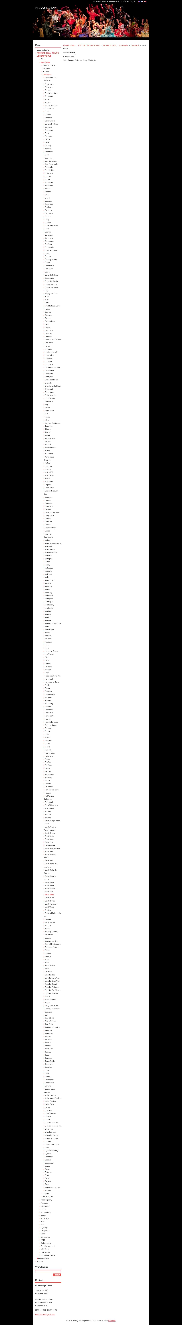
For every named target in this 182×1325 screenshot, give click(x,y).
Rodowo (48, 784)
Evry (46, 300)
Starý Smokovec (51, 1006)
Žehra (47, 1178)
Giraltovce (49, 330)
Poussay (48, 728)
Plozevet (48, 697)
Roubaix (48, 793)
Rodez (47, 781)
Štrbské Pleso (50, 1021)
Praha (47, 734)
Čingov (47, 263)
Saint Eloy (49, 842)
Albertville (48, 87)
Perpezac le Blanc (52, 682)
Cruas (47, 253)
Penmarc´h (49, 679)
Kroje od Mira (48, 1197)
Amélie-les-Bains (51, 93)
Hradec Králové (51, 352)
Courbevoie (49, 247)
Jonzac (47, 432)
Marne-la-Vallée (51, 553)
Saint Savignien (51, 904)
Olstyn (47, 660)
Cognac (48, 232)
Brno (46, 195)
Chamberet (49, 374)
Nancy (47, 633)
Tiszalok (48, 1043)
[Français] (142, 1)
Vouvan (48, 1141)
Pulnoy (47, 747)
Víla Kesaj (45, 1249)
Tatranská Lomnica (52, 1027)
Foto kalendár (43, 1258)
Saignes (48, 818)
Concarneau (49, 241)
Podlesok (48, 707)
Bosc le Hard (50, 170)
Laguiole (48, 485)
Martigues (48, 559)
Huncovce (49, 364)
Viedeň (47, 1120)
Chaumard (49, 389)
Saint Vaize (49, 907)
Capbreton (49, 213)
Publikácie (45, 1218)
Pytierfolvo (49, 756)
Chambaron (49, 371)
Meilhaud (48, 574)
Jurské (47, 435)
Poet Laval (49, 713)
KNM (43, 1240)
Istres (47, 420)
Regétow (48, 765)
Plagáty (46, 1194)
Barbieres (48, 127)
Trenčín (48, 1191)
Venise (47, 1107)
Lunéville (48, 522)
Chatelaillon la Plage (53, 386)
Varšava (48, 1086)
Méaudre (48, 586)
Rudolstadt (49, 802)
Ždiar (47, 1175)
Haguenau (49, 343)
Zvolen (47, 1169)
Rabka (47, 759)
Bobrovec (48, 158)
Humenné (48, 361)
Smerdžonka (50, 966)
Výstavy (44, 1228)
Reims (47, 768)
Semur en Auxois (51, 947)
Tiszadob (48, 1040)
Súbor (43, 59)
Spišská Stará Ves (52, 981)
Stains (47, 996)
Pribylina (48, 741)
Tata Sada (49, 1024)
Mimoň (47, 589)
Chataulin (48, 383)
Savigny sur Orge (51, 941)
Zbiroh (47, 1166)
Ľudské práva (46, 1243)
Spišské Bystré (51, 984)
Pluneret (48, 700)
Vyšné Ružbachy (51, 1151)
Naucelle (48, 639)
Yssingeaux (49, 1163)
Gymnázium (45, 1237)
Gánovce (48, 315)
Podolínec (49, 710)
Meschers (48, 583)
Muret (47, 627)
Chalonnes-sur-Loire (52, 368)
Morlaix (47, 617)
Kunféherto (49, 482)
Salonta (48, 919)
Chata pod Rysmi (51, 380)
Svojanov (48, 1012)
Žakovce (48, 1172)
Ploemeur (48, 691)
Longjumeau (49, 515)
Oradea (47, 663)
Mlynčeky (48, 593)
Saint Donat (49, 839)
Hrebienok (49, 358)
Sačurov (48, 815)
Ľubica (47, 531)
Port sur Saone (50, 725)
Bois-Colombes (51, 161)
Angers (47, 99)
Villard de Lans (50, 1132)
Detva (47, 272)
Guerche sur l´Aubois (53, 340)
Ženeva (48, 1181)
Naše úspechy (46, 1200)
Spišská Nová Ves (52, 978)
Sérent (47, 950)
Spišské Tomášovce (53, 990)
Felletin (47, 303)
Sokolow (48, 972)
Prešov (47, 737)
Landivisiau (49, 488)
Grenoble (48, 337)
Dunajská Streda (51, 281)
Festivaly (46, 71)
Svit (46, 1015)
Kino (42, 1222)
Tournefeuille (50, 1061)
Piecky (47, 685)
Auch (47, 112)
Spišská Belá (50, 975)
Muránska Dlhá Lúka (53, 623)
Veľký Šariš (49, 1104)
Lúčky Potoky (50, 528)
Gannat (47, 318)
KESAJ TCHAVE (109, 45)
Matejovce (49, 568)
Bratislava (49, 186)
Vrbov (47, 1148)
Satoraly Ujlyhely (51, 932)
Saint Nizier (49, 885)
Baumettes (49, 136)
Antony (47, 102)
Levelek (48, 509)
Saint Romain (50, 901)
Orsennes (48, 667)
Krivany (48, 469)
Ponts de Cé (49, 716)
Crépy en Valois (51, 250)
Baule (47, 133)
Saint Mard (49, 861)
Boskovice (49, 173)
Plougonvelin (50, 694)
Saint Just (49, 852)
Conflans (48, 244)
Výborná (48, 1154)
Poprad (47, 719)
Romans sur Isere (52, 790)
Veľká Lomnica (50, 1095)
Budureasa (49, 204)
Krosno (47, 479)
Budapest (48, 201)
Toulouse (48, 1058)
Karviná (48, 445)
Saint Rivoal (49, 898)
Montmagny (49, 605)
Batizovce (49, 130)
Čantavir (48, 257)
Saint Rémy (49, 895)
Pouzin (47, 731)
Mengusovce (50, 580)
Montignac (49, 599)
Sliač (47, 963)
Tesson (47, 1037)
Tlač (134, 1)
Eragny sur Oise (51, 294)
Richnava (48, 778)
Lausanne (48, 503)
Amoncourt (49, 96)
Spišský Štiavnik (51, 993)
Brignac (48, 192)
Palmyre (48, 670)
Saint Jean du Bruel (52, 848)
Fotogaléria (45, 1231)
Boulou (47, 179)
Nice (46, 645)
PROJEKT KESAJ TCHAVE (89, 45)
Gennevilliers (50, 321)
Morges (48, 614)
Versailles (48, 1110)
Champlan (49, 377)
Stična (47, 1003)
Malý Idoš (48, 546)
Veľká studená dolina (53, 1098)
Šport (43, 1234)
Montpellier (49, 608)
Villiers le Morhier (51, 1138)
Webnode (112, 1321)
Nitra (46, 648)
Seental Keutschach (52, 944)
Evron (47, 297)
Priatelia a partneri (48, 1246)
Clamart (48, 223)
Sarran (47, 929)
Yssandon (49, 1157)
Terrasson (48, 1033)
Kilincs (47, 451)
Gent (47, 324)
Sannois (48, 925)
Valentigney (49, 1080)
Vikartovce (49, 1129)
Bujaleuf (48, 207)
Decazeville (49, 266)
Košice (47, 463)
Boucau (48, 176)
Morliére (48, 620)
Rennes (48, 771)
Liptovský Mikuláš (52, 512)
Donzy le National (51, 275)
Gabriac (48, 312)
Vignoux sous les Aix (53, 1126)
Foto (42, 1225)
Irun (46, 414)
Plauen (47, 688)
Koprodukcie (45, 1212)
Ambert (47, 90)
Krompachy (49, 475)
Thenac (48, 1046)
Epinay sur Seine (51, 287)
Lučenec (48, 525)
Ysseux (48, 1160)
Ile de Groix (49, 411)
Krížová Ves (49, 472)
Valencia (48, 1077)
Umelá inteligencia (48, 1255)
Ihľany (47, 408)
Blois (47, 155)
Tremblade (49, 1064)
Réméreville (49, 774)
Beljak (47, 142)
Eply (46, 290)
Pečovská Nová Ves (53, 676)
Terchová (48, 1030)
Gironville (48, 334)
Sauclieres (49, 935)
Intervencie (45, 1206)
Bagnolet (48, 118)
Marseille (48, 556)
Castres (48, 217)
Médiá (43, 1215)
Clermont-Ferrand (51, 226)
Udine (47, 1070)
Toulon (47, 1055)
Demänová (49, 269)
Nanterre (48, 636)
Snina (47, 969)
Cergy (47, 220)
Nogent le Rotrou (51, 651)
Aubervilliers (49, 109)
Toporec (48, 1052)
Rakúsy (48, 762)
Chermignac (49, 392)
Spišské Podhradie (52, 987)
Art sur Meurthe (51, 105)
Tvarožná (48, 1067)
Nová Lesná (49, 654)
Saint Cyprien (50, 833)
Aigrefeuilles (49, 84)
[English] (145, 1)
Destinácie (135, 45)
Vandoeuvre (49, 1083)
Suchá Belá (49, 1018)
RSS (127, 1)
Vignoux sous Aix (51, 1123)
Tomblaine (49, 1049)
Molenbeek (49, 596)
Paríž (47, 673)
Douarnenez (49, 278)
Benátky (48, 145)
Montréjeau (49, 602)
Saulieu (48, 938)
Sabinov (48, 812)
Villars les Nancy (51, 1135)
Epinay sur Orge (51, 284)
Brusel (47, 198)
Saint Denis (49, 836)
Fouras (47, 309)
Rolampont (49, 787)
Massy (47, 565)
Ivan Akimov (45, 1252)
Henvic (47, 346)
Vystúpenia (123, 45)
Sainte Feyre (50, 845)
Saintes (48, 910)
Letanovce (49, 506)
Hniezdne (48, 349)
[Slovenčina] (139, 1)
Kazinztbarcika (50, 448)
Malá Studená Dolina (53, 543)
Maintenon (49, 540)
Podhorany (49, 704)
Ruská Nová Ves (51, 805)
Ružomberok (50, 808)
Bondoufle (49, 167)
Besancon (49, 152)
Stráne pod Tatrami (52, 1009)
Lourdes (48, 519)
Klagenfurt (49, 454)
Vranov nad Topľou (52, 1144)
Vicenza (48, 1117)
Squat (47, 959)
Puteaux (48, 750)
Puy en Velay (50, 753)
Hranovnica (49, 355)
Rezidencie (45, 1203)
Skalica (48, 956)
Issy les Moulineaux (52, 423)
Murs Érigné (49, 630)
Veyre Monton (50, 1114)
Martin (47, 562)
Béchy (47, 139)
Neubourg (48, 642)
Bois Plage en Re (51, 164)
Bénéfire (48, 149)
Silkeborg (48, 953)
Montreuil (48, 611)
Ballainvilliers (50, 121)
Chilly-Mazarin (50, 395)
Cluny (47, 229)
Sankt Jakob (50, 922)
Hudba (43, 1209)
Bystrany (48, 210)
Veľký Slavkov (50, 1101)
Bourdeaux (49, 183)
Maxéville (48, 571)
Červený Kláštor (51, 260)
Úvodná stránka (69, 45)
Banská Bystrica (51, 124)
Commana (49, 238)
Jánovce (48, 429)
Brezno (47, 189)
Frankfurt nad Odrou (52, 306)
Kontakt (40, 1262)
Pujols (47, 744)
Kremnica (48, 466)
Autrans (48, 115)
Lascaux (48, 500)
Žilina (47, 1184)
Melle (47, 577)
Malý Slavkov (50, 549)
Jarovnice (48, 426)
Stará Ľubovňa (50, 999)
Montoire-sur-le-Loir (52, 1188)
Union (47, 1074)
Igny (46, 404)
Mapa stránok (116, 1)
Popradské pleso (51, 722)
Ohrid (47, 657)
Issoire (47, 417)
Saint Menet (49, 882)
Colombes (49, 235)
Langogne (48, 497)
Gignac (47, 327)
